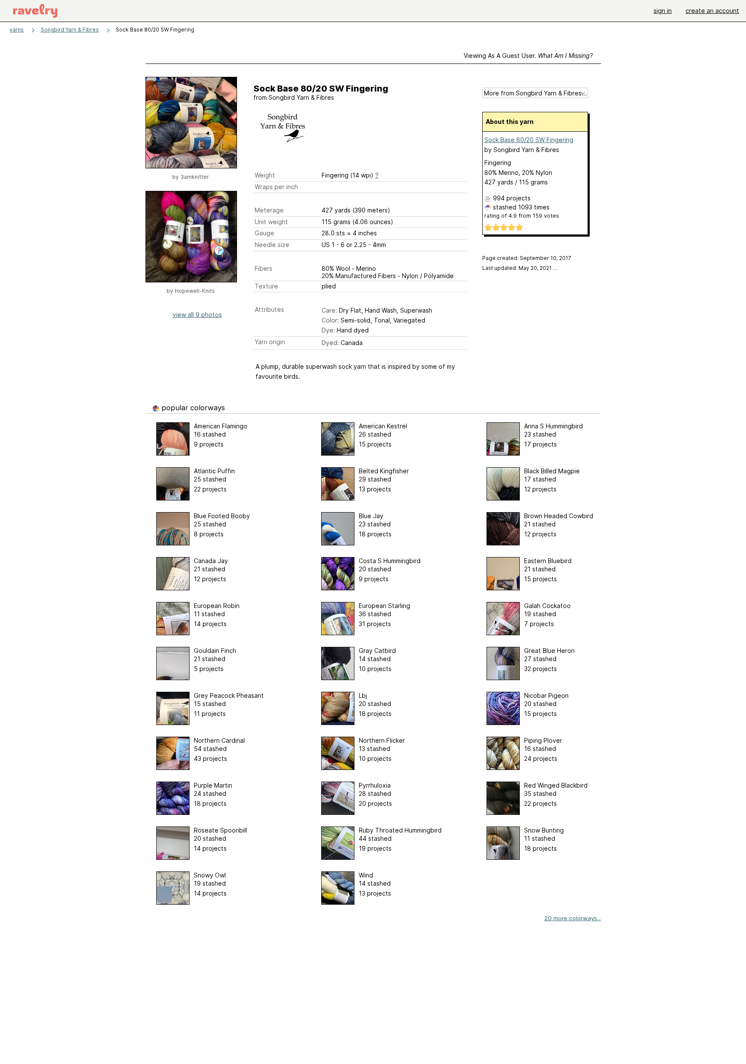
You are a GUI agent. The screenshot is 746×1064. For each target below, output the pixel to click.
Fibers (263, 268)
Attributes (269, 309)
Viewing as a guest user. (528, 55)
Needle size (272, 244)
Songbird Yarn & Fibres (70, 29)
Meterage (269, 210)
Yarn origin (270, 341)
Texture (266, 286)
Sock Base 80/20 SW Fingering (528, 139)
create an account (712, 10)
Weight (265, 175)
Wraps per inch (276, 186)
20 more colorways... (572, 918)
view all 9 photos (197, 314)
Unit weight (271, 221)
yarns (16, 29)
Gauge (264, 233)
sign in (663, 10)
